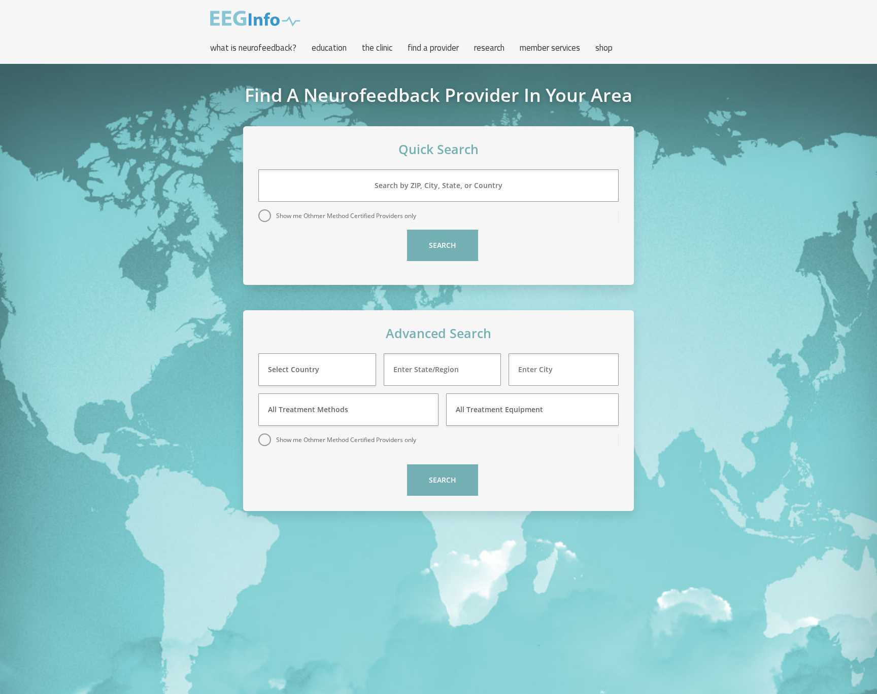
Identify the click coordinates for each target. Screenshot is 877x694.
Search (442, 245)
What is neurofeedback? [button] (253, 47)
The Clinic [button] (377, 47)
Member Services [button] (550, 47)
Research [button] (489, 47)
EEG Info (255, 19)
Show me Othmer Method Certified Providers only (346, 215)
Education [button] (329, 47)
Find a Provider (433, 47)
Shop (604, 47)
